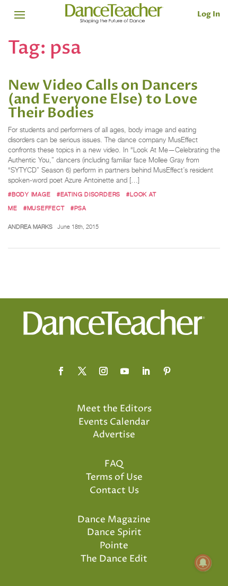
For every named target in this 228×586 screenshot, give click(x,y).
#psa (78, 208)
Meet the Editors (114, 408)
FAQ (114, 464)
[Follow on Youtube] (124, 371)
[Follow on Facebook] (60, 371)
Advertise (114, 434)
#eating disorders (88, 194)
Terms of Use (114, 477)
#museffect (44, 208)
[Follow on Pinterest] (167, 371)
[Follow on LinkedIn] (145, 371)
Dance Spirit (114, 532)
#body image (29, 194)
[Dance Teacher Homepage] (114, 13)
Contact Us (114, 490)
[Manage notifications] (203, 562)
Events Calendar (114, 422)
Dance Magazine (114, 519)
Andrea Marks (30, 226)
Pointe (114, 545)
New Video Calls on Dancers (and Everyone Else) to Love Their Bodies (103, 99)
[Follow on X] (82, 371)
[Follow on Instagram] (103, 371)
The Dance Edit (114, 559)
